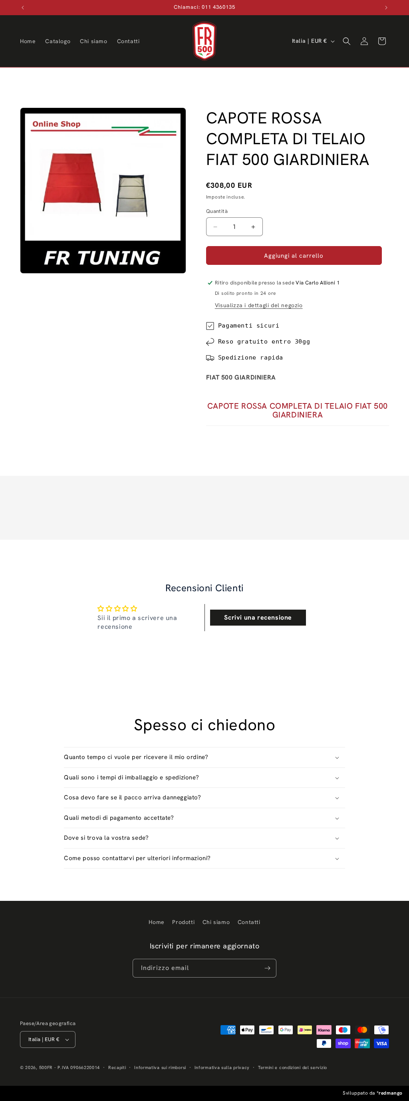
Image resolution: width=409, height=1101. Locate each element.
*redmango (390, 1093)
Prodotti (183, 922)
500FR (46, 1067)
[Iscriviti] (267, 968)
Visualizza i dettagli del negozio (259, 305)
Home (156, 922)
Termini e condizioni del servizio (292, 1067)
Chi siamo (216, 922)
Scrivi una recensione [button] (258, 617)
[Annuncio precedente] (23, 7)
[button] (346, 41)
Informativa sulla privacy (222, 1067)
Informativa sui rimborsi (160, 1067)
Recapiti (117, 1067)
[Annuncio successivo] (386, 7)
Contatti (249, 922)
